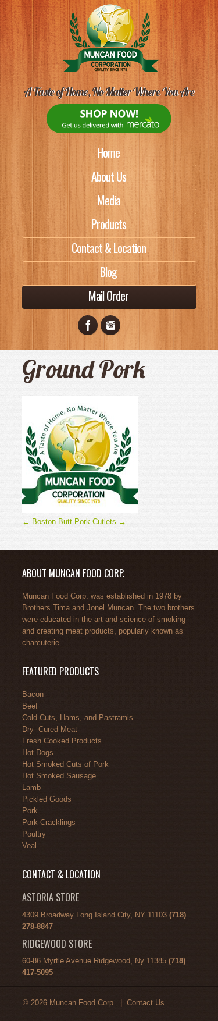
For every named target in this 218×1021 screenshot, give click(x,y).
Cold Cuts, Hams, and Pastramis (77, 717)
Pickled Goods (47, 799)
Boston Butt (47, 521)
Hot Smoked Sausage (59, 775)
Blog (108, 271)
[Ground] (80, 510)
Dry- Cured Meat (49, 729)
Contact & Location (109, 248)
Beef (30, 706)
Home (108, 152)
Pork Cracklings (49, 822)
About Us (108, 176)
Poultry (34, 834)
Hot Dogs (37, 752)
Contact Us (146, 1002)
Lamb (31, 787)
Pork (30, 810)
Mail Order (108, 295)
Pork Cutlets (100, 521)
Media (108, 200)
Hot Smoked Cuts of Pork (65, 764)
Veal (29, 845)
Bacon (33, 694)
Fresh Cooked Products (62, 741)
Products (108, 224)
